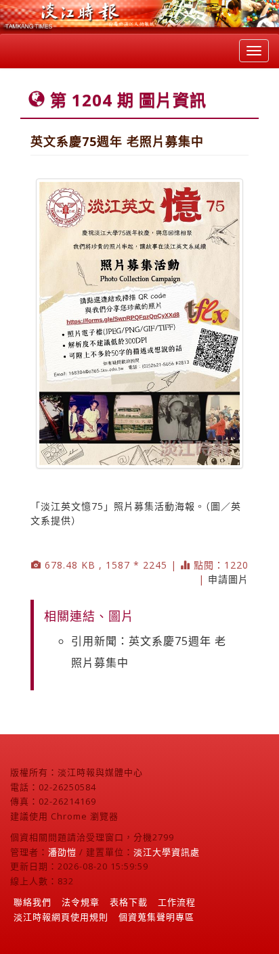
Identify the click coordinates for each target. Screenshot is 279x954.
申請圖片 (228, 579)
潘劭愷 (62, 852)
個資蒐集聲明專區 (156, 917)
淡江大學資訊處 (166, 852)
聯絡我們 (32, 902)
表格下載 (129, 902)
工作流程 (177, 902)
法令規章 (81, 902)
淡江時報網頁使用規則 (61, 917)
